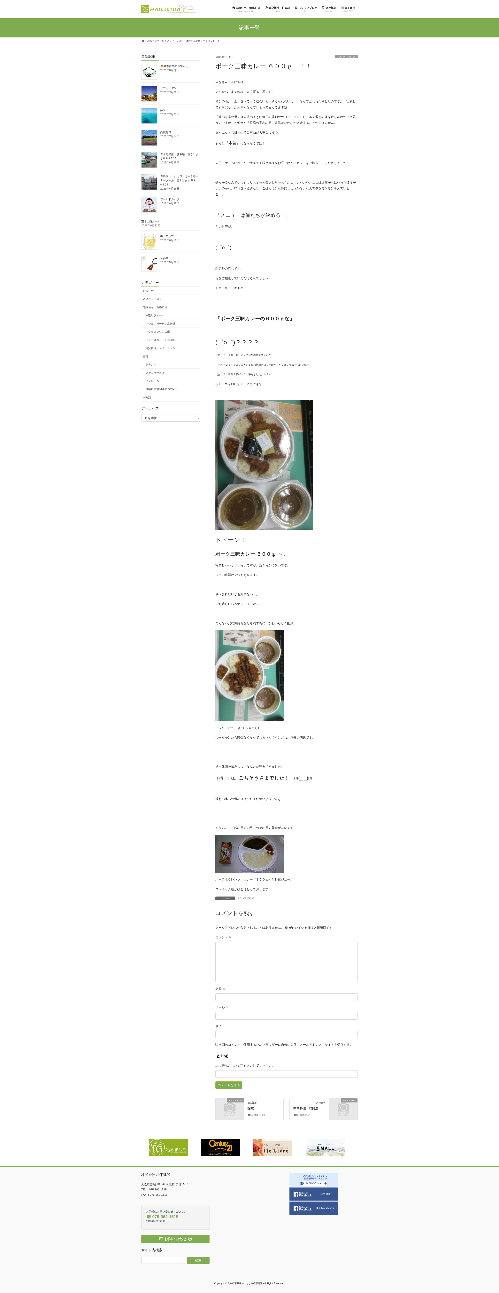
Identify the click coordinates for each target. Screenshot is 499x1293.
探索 (251, 1108)
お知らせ (148, 290)
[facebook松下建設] (313, 1193)
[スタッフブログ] (230, 1107)
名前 (220, 989)
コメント (223, 937)
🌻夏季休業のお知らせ (174, 66)
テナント (150, 364)
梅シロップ (167, 236)
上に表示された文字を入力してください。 (245, 1065)
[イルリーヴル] (272, 1147)
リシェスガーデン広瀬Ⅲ (160, 339)
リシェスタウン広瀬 (157, 331)
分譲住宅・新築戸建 (155, 307)
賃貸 (145, 356)
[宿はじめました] (168, 1147)
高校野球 (165, 132)
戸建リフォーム (155, 315)
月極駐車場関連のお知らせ (161, 389)
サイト (220, 1026)
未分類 (147, 397)
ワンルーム (152, 380)
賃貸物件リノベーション (160, 348)
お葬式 (164, 258)
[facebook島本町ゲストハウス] (313, 1208)
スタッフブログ (346, 56)
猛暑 (163, 110)
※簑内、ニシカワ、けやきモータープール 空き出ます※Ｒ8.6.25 (179, 180)
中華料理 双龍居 (305, 1108)
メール (222, 1007)
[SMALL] (325, 1147)
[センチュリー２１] (220, 1147)
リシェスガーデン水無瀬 (160, 323)
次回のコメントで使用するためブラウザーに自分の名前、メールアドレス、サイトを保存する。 (286, 1044)
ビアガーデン (168, 88)
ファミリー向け (155, 372)
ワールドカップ (169, 199)
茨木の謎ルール (150, 221)
